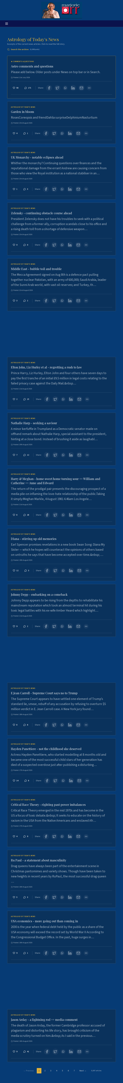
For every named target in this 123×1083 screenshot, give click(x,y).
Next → (83, 1070)
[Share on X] (57, 88)
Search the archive (25, 49)
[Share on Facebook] (49, 88)
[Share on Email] (81, 88)
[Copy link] (89, 88)
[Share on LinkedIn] (73, 88)
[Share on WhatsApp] (65, 88)
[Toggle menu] (6, 23)
